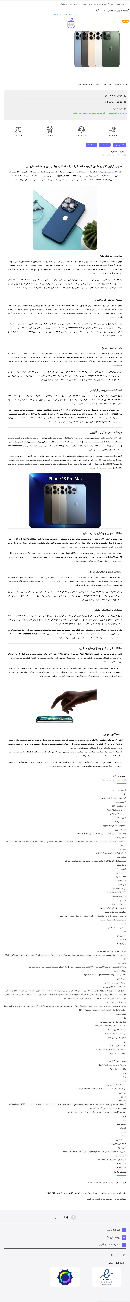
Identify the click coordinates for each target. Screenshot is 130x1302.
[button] (65, 1230)
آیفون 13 (116, 84)
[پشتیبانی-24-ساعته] (81, 125)
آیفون (110, 84)
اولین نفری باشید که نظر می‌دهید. (65, 14)
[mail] (118, 1255)
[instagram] (124, 1255)
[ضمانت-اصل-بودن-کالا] (50, 125)
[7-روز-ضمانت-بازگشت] (18, 125)
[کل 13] (97, 49)
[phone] (112, 1255)
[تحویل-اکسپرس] (113, 125)
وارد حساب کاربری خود (100, 1199)
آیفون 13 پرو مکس (100, 84)
